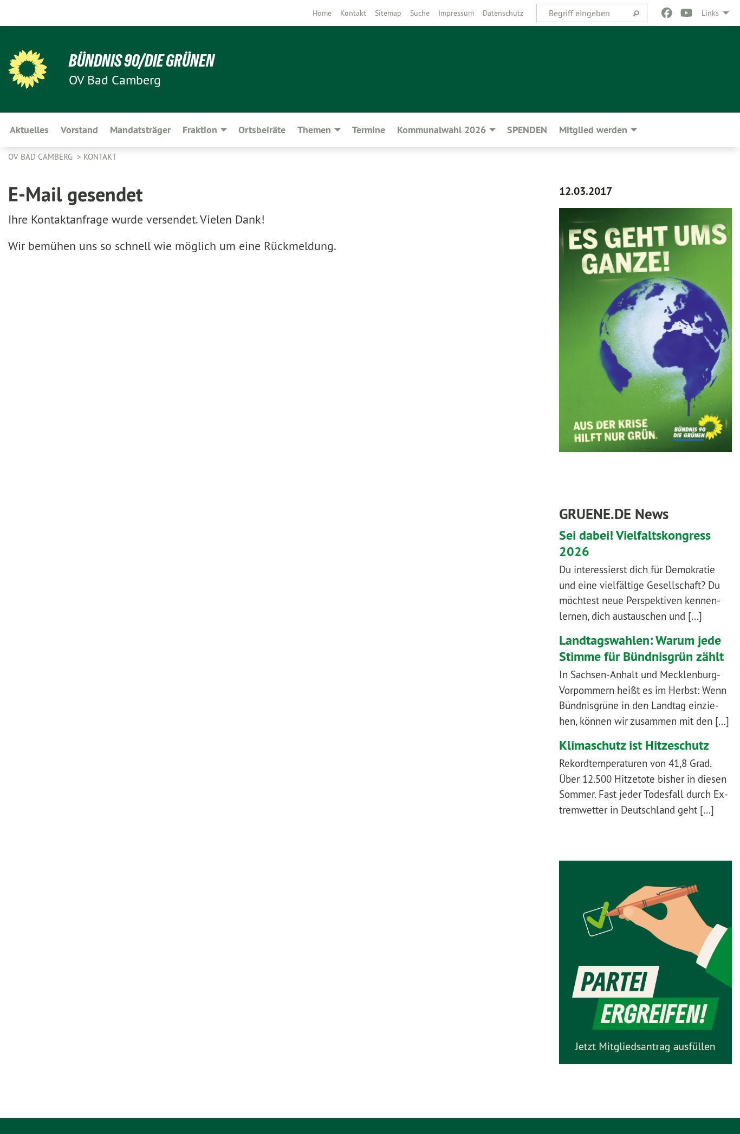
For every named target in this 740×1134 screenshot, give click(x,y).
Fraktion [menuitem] (200, 129)
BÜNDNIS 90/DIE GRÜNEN (142, 60)
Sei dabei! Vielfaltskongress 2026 (635, 543)
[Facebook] (666, 13)
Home (322, 13)
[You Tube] (686, 13)
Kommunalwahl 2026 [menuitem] (441, 129)
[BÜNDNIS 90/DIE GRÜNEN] (27, 69)
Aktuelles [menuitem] (29, 129)
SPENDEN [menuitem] (527, 129)
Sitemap (388, 13)
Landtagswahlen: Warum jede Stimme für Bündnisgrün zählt (641, 648)
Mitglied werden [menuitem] (593, 129)
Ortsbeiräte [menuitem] (261, 129)
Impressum (456, 13)
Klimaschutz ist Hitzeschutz (634, 745)
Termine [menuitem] (368, 129)
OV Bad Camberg (41, 157)
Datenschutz (503, 13)
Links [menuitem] (710, 13)
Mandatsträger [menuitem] (140, 129)
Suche (420, 13)
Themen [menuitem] (314, 129)
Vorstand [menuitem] (79, 129)
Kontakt (353, 13)
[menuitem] (322, 13)
